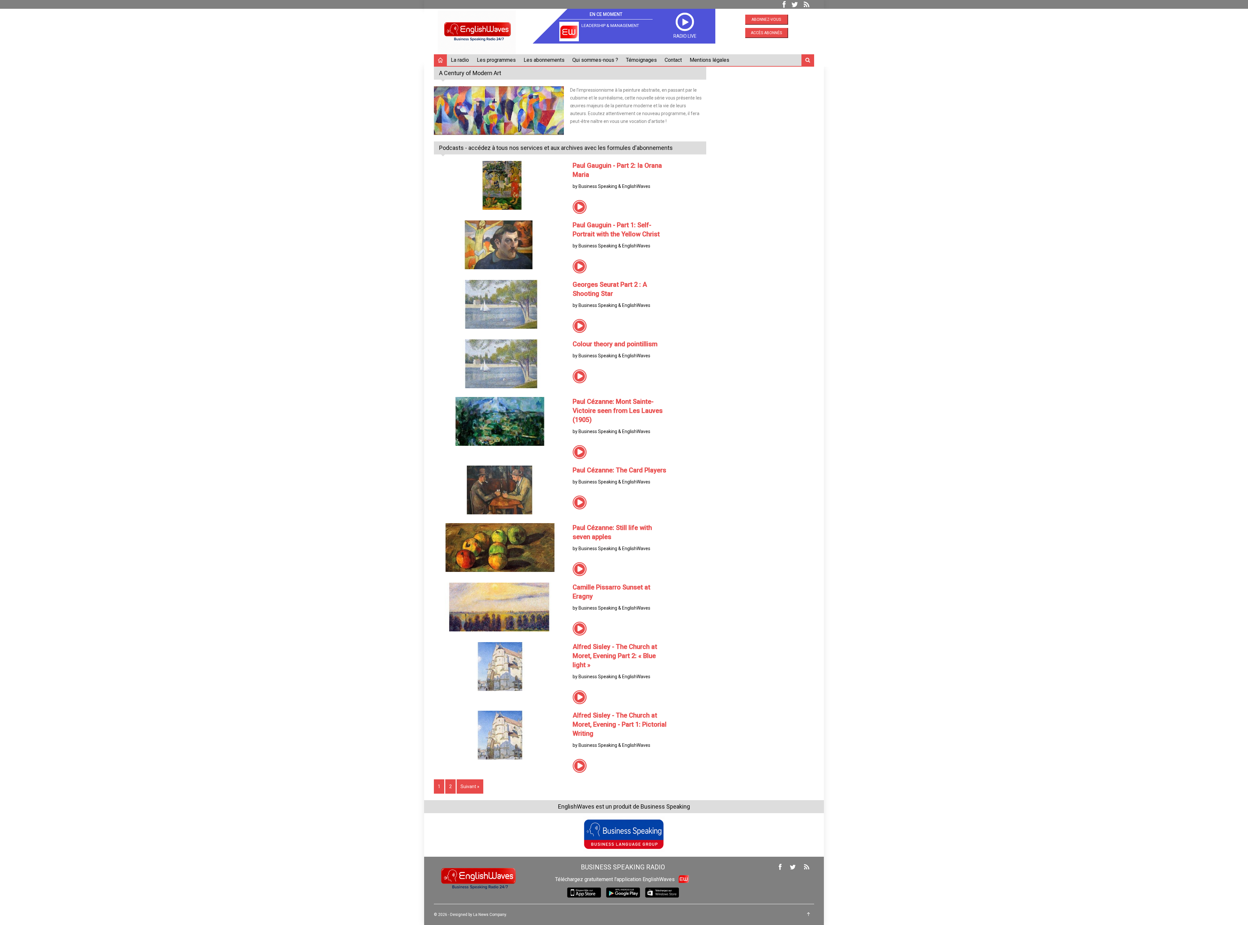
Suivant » (470, 786)
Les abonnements (544, 60)
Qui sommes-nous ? (595, 60)
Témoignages (641, 60)
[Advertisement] (765, 107)
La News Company (489, 914)
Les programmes (496, 60)
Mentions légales (709, 60)
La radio (460, 60)
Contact (673, 60)
